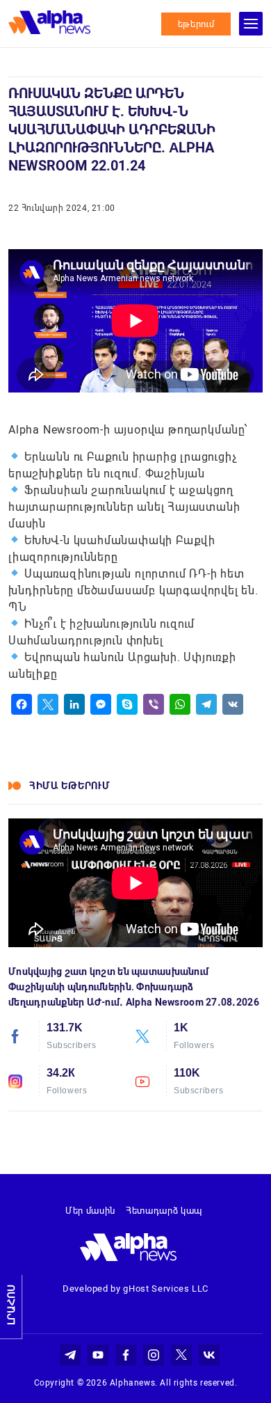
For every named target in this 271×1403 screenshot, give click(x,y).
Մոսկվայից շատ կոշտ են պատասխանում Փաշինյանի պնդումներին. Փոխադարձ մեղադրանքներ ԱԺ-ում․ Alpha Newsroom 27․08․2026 (133, 987)
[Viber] (153, 704)
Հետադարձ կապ (164, 1210)
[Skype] (127, 704)
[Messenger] (101, 704)
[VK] (233, 704)
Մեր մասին (90, 1210)
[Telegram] (206, 704)
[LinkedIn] (74, 704)
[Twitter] (48, 704)
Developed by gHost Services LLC (135, 1288)
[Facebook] (21, 704)
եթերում (196, 24)
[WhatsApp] (180, 704)
